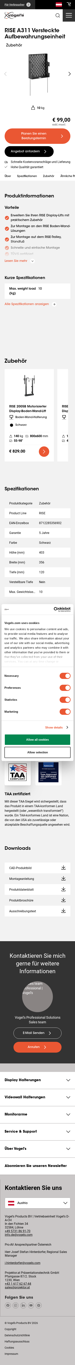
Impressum (11, 1353)
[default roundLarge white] (69, 73)
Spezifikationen (27, 176)
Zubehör (48, 176)
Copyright (10, 1329)
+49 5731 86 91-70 (17, 1231)
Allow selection (37, 752)
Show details (54, 727)
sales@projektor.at (17, 1287)
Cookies (9, 1347)
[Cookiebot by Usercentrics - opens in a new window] (54, 609)
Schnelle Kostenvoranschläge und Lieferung (40, 162)
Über (8, 176)
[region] (37, 74)
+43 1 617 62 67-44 (18, 1284)
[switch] (65, 688)
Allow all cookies (37, 739)
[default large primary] (44, 451)
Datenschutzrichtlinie (17, 1335)
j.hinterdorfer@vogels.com (22, 1263)
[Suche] (58, 5)
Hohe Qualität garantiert (27, 167)
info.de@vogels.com (18, 1235)
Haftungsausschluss (17, 1341)
